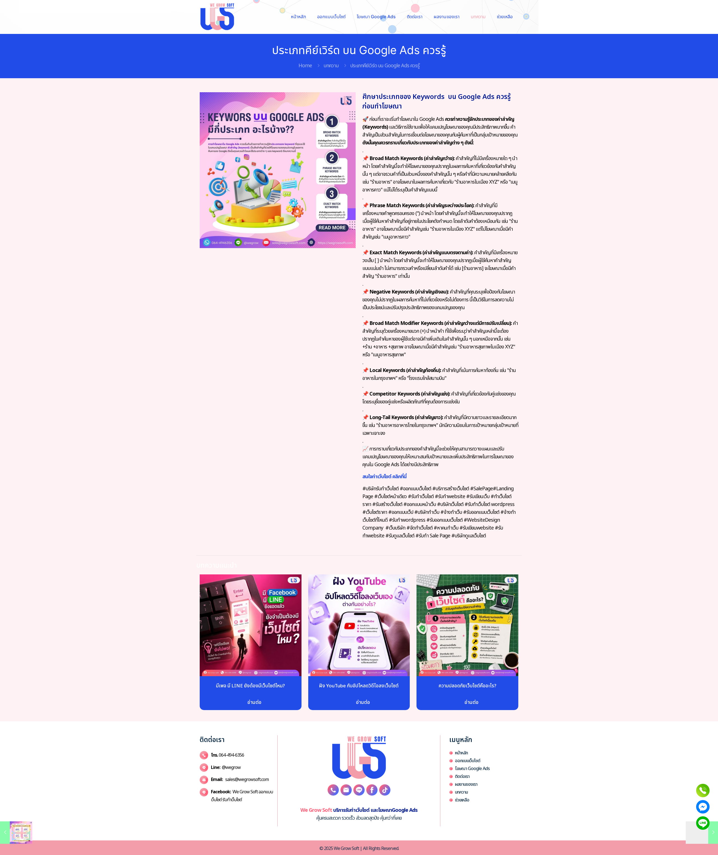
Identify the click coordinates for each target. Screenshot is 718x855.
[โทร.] (703, 790)
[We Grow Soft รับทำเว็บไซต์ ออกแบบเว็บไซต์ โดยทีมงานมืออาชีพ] (217, 17)
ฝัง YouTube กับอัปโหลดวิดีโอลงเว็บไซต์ (359, 686)
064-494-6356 (227, 755)
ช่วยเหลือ (462, 800)
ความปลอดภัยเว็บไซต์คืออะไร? (467, 686)
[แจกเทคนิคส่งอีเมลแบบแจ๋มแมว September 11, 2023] (16, 832)
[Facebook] (703, 807)
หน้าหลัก (461, 753)
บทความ (331, 66)
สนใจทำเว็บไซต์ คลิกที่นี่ (384, 476)
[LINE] (703, 823)
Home (305, 66)
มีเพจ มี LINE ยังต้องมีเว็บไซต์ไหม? (250, 686)
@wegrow (226, 767)
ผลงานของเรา (466, 784)
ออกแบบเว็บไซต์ (467, 760)
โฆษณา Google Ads (472, 768)
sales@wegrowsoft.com (240, 779)
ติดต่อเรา (462, 776)
